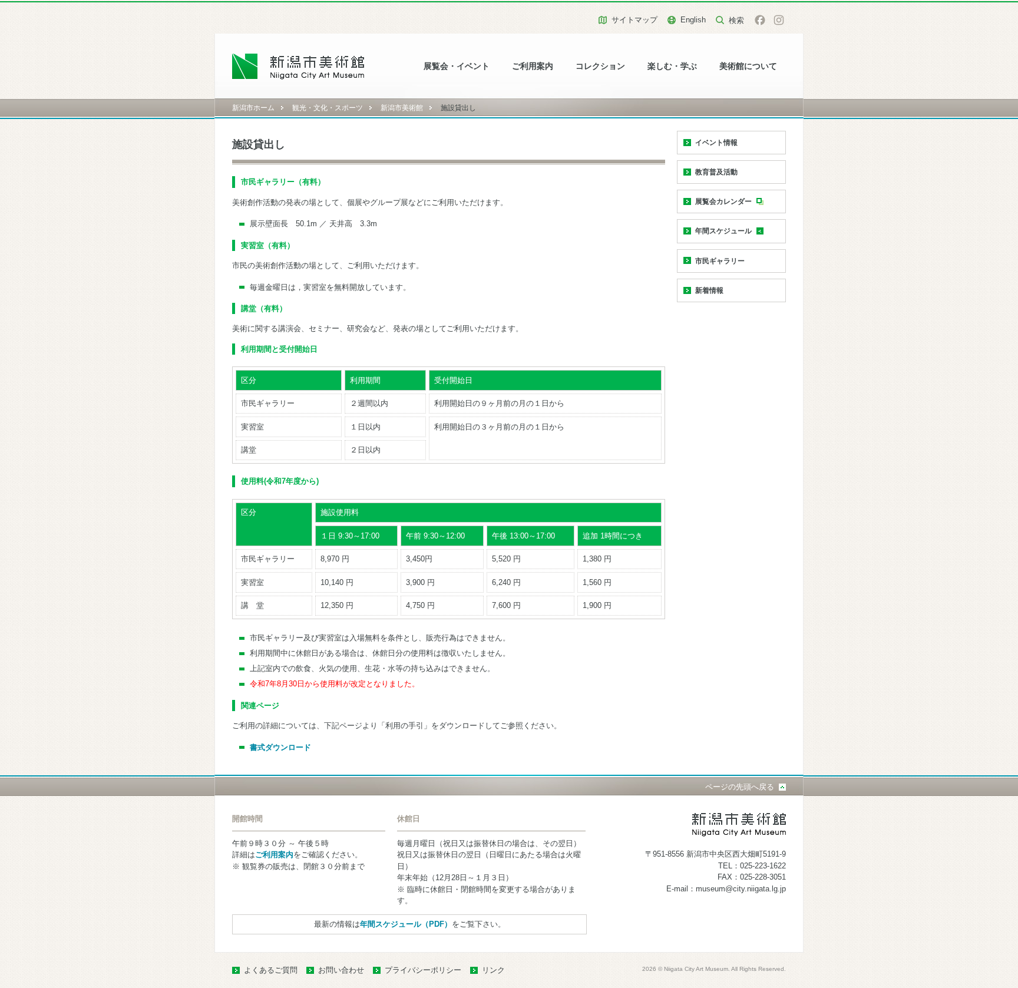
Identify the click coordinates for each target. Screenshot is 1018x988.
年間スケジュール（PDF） (406, 924)
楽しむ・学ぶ (672, 66)
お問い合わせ (341, 970)
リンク (493, 970)
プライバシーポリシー (423, 970)
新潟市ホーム (253, 108)
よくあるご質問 (271, 970)
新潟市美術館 (402, 108)
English (693, 19)
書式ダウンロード (280, 747)
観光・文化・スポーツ (327, 108)
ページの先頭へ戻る (739, 786)
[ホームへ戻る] (298, 66)
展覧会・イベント (457, 66)
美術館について (748, 66)
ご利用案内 (532, 66)
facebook (760, 20)
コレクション (600, 66)
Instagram (779, 20)
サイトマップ (634, 19)
